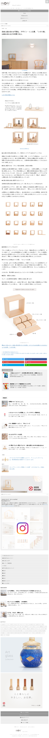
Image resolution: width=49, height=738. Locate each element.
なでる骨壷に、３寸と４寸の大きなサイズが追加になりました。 (24, 590)
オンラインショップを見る (25, 10)
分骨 (27, 630)
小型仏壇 (11, 354)
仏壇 (4, 570)
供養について (22, 630)
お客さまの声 (7, 560)
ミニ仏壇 (36, 353)
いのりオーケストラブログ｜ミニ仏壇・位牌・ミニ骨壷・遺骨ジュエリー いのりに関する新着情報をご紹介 (24, 734)
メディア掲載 (25, 722)
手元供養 (43, 630)
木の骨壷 (15, 632)
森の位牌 (19, 632)
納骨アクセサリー (29, 632)
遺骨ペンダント (3, 635)
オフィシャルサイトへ (24, 714)
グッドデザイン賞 (31, 626)
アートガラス (3, 626)
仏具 (4, 578)
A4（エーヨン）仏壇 (8, 624)
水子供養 (23, 632)
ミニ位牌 (40, 353)
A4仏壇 (2, 624)
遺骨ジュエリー (6, 580)
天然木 (30, 630)
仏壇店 (4, 354)
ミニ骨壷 (44, 353)
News (24, 13)
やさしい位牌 (41, 624)
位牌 (4, 573)
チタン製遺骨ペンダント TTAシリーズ (19, 423)
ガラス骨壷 (25, 626)
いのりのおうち (15, 624)
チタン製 (44, 626)
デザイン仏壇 (21, 353)
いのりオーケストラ (6, 353)
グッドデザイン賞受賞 (38, 626)
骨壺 (4, 575)
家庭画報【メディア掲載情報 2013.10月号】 (20, 384)
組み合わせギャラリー (8, 555)
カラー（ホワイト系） (18, 626)
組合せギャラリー (24, 18)
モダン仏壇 (44, 628)
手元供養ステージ (4, 632)
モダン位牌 (3, 630)
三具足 (10, 630)
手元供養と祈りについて (8, 568)
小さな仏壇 (8, 354)
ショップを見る (25, 712)
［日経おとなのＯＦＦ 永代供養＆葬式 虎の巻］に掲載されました (26, 373)
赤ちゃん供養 (35, 632)
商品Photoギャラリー (8, 558)
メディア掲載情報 (8, 563)
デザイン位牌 (26, 353)
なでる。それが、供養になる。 (15, 612)
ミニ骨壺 (31, 628)
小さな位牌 (39, 630)
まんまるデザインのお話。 (16, 434)
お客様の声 (24, 20)
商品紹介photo (24, 15)
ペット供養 (14, 628)
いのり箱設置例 (24, 70)
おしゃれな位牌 (29, 624)
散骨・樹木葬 (10, 632)
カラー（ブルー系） (10, 626)
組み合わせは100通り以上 (24, 148)
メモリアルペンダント (37, 628)
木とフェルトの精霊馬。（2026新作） (17, 601)
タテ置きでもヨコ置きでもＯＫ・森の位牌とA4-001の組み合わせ (26, 445)
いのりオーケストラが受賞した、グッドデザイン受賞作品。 (25, 412)
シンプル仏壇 (16, 353)
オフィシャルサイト (10, 505)
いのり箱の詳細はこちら (8, 95)
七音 (6, 630)
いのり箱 (11, 353)
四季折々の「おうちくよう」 (16, 401)
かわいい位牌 (35, 624)
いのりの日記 (6, 583)
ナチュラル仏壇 (32, 353)
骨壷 (8, 635)
